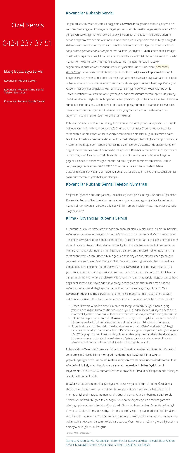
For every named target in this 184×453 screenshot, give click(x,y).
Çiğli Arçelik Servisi (139, 445)
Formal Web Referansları (78, 432)
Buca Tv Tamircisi (117, 445)
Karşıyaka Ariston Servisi (143, 440)
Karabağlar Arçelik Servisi (90, 445)
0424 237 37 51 (28, 43)
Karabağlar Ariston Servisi (111, 440)
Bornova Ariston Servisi (80, 440)
